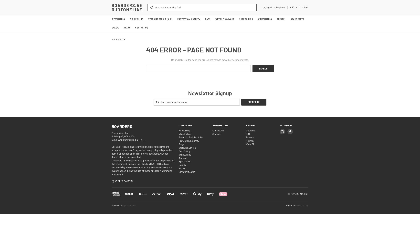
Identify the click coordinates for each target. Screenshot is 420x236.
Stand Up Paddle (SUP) (160, 19)
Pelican (250, 141)
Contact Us (141, 27)
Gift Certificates (187, 172)
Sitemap (216, 134)
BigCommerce (129, 205)
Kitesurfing (118, 19)
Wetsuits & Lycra (224, 19)
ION (248, 134)
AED (292, 7)
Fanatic (250, 137)
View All (250, 144)
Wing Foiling (136, 19)
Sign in (269, 7)
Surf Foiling (246, 19)
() (306, 7)
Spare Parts (297, 19)
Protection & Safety (188, 19)
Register (280, 7)
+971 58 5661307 (124, 181)
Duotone (250, 130)
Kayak (127, 27)
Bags (207, 19)
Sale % (115, 27)
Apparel (281, 19)
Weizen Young (301, 205)
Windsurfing (265, 19)
